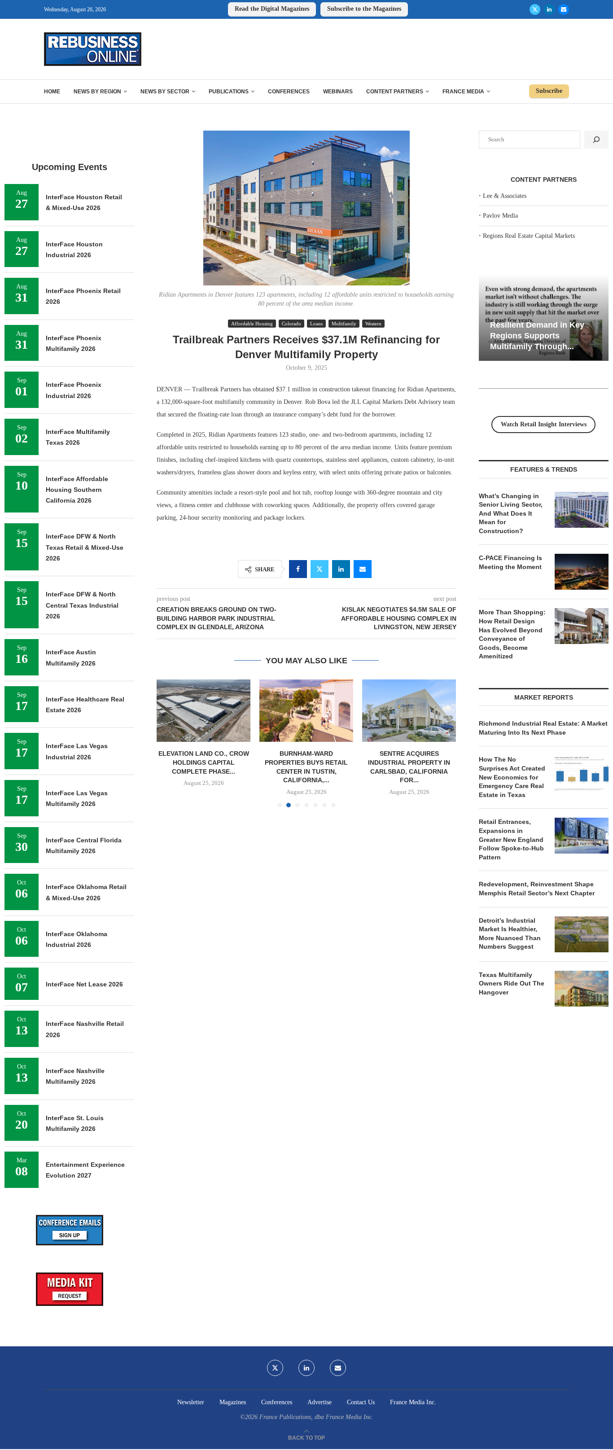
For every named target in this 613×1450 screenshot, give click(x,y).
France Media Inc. (413, 1402)
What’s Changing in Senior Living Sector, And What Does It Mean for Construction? (511, 513)
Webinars (338, 91)
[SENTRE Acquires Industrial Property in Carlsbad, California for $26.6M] (409, 710)
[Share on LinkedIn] (341, 569)
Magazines (232, 1402)
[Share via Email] (363, 569)
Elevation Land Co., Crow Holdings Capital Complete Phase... (203, 762)
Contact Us (361, 1402)
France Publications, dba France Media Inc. (316, 1417)
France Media (463, 91)
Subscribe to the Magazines (364, 8)
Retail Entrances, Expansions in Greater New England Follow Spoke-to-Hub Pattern (511, 839)
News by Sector (164, 91)
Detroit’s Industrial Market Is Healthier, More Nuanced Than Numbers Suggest (510, 934)
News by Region (97, 91)
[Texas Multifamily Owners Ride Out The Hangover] (582, 989)
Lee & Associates (504, 196)
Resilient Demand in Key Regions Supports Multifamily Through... (537, 335)
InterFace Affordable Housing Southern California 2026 (77, 489)
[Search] (596, 140)
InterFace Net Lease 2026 (84, 984)
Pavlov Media (500, 215)
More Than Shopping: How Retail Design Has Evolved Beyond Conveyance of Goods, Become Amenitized (512, 634)
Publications (229, 91)
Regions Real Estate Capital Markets (529, 235)
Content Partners (394, 91)
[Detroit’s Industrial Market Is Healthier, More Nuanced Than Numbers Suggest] (582, 934)
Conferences (289, 91)
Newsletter (190, 1402)
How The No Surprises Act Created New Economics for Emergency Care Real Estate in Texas (512, 777)
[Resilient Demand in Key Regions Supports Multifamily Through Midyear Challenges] (544, 318)
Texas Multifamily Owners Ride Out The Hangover (511, 983)
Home (52, 91)
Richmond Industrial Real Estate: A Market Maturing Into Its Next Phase (543, 728)
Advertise (319, 1402)
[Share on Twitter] (319, 569)
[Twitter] (535, 9)
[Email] (563, 9)
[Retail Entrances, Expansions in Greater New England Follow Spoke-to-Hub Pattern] (582, 836)
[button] (168, 743)
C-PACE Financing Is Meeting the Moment (510, 562)
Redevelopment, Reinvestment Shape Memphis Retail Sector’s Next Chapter (537, 889)
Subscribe (549, 91)
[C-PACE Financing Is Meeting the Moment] (582, 572)
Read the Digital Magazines (272, 8)
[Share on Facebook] (298, 569)
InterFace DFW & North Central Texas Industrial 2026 (82, 605)
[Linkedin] (549, 9)
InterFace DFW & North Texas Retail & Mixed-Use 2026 (84, 547)
